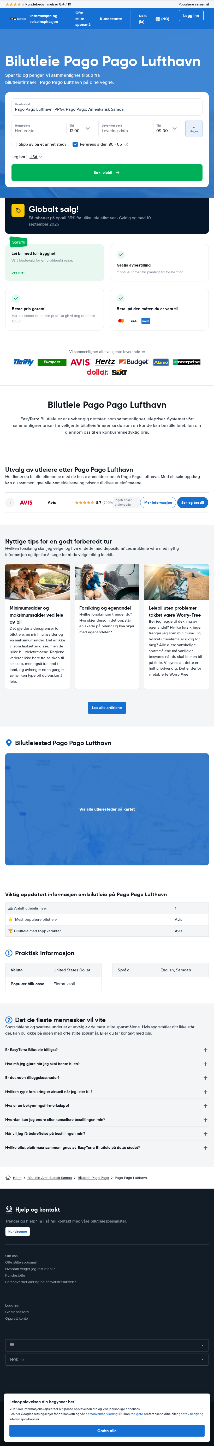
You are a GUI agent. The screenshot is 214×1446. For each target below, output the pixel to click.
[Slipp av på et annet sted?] (14, 144)
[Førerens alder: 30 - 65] (75, 144)
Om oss (11, 1256)
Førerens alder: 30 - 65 (101, 144)
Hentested (22, 104)
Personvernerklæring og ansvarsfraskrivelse (41, 1282)
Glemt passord (17, 1312)
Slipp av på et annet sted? (42, 144)
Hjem (17, 1178)
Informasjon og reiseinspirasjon (44, 19)
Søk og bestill (192, 502)
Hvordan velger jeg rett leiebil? (30, 1269)
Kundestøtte (111, 19)
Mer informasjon (158, 502)
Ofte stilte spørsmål (83, 18)
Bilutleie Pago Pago (93, 1178)
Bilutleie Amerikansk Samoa (49, 1178)
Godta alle (107, 1431)
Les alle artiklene (107, 708)
